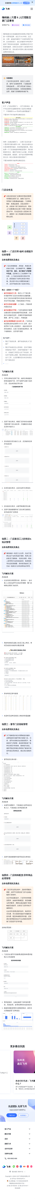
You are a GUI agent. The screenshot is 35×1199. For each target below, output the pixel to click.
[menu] (17, 1144)
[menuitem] (17, 1129)
